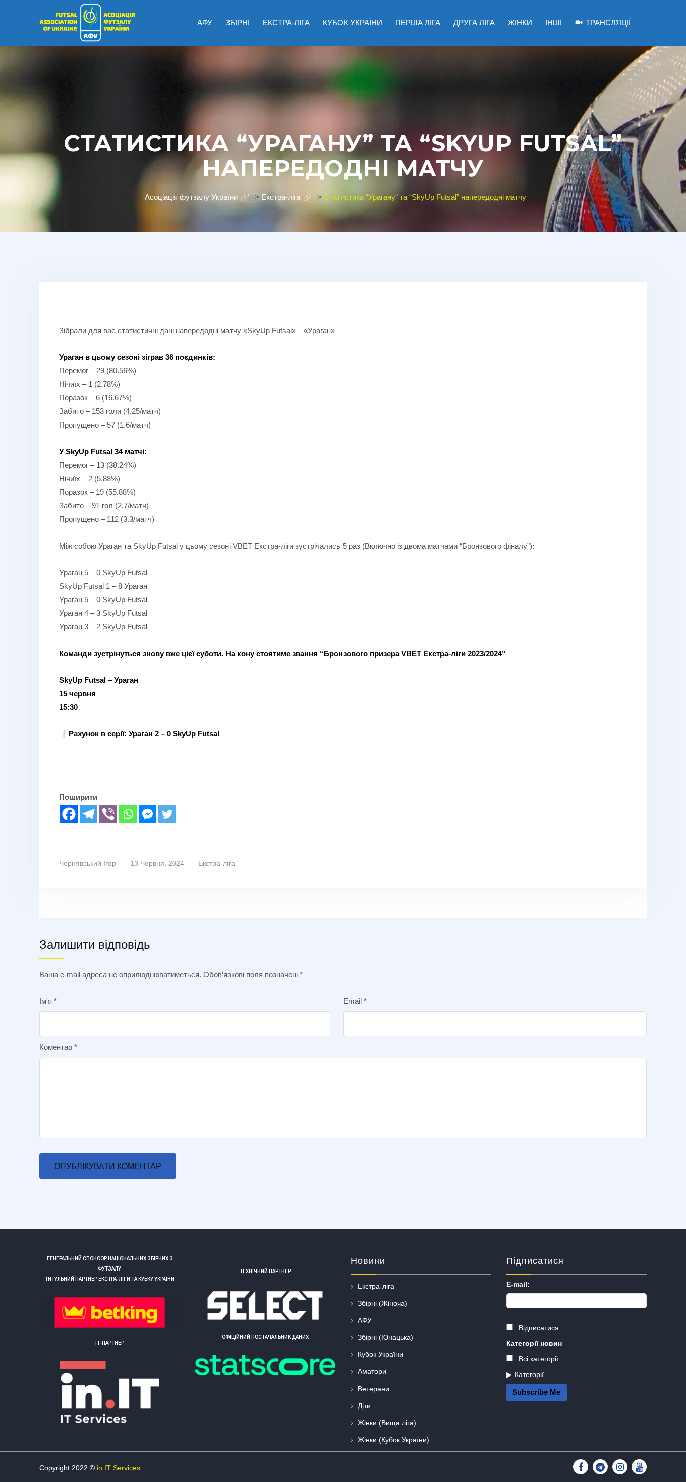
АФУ (365, 1320)
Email (355, 1001)
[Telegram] (88, 814)
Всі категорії (537, 1359)
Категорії (529, 1374)
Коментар (58, 1047)
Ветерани (373, 1389)
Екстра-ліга (216, 863)
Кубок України (380, 1354)
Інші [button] (553, 22)
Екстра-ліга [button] (286, 22)
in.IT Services (118, 1468)
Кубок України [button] (352, 22)
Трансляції (608, 22)
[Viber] (108, 814)
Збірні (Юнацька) (385, 1337)
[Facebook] (69, 814)
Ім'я (48, 1001)
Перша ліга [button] (417, 22)
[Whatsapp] (128, 814)
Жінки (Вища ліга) (387, 1423)
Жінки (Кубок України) (393, 1440)
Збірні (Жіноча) (382, 1303)
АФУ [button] (204, 22)
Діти (364, 1406)
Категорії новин (534, 1343)
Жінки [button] (520, 22)
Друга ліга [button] (474, 22)
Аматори (372, 1371)
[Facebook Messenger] (147, 814)
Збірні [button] (237, 22)
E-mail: (518, 1284)
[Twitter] (167, 814)
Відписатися (538, 1328)
